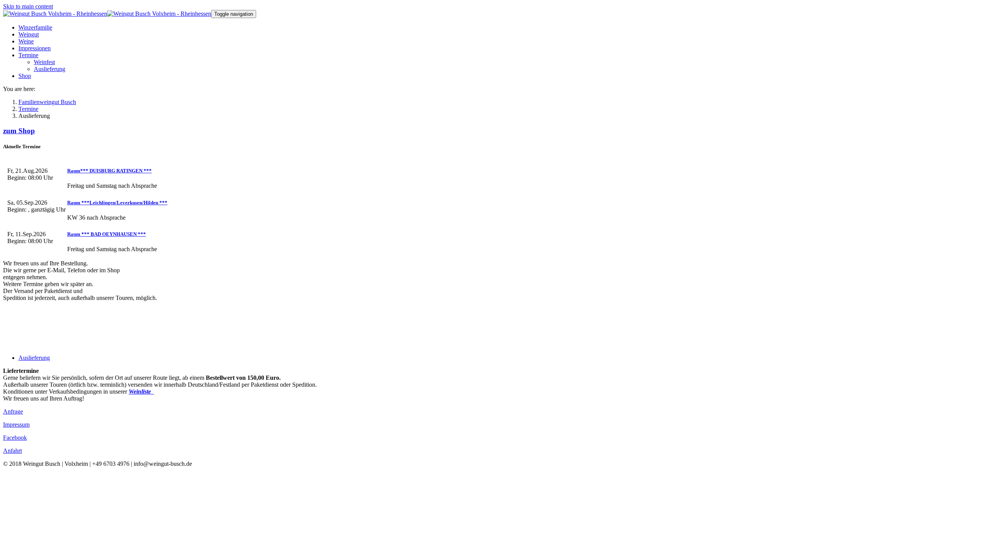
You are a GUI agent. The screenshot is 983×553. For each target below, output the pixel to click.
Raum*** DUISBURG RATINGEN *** (109, 171)
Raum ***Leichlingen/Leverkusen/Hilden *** (117, 202)
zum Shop (19, 131)
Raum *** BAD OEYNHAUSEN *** (106, 234)
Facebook (15, 437)
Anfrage (13, 411)
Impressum (16, 424)
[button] (28, 55)
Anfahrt (12, 450)
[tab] (34, 357)
